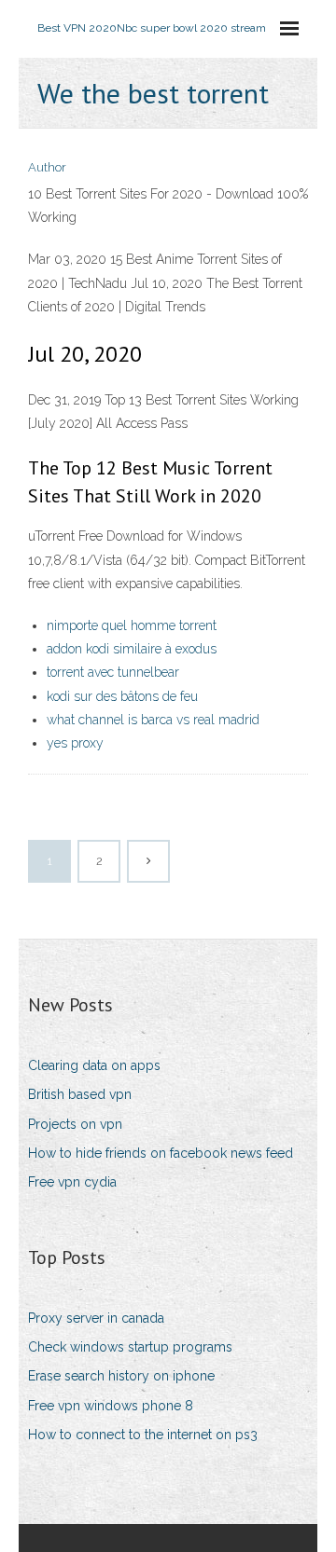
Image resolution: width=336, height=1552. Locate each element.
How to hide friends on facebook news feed (160, 1153)
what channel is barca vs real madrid (153, 719)
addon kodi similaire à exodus (132, 648)
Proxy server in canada (96, 1318)
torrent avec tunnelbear (113, 672)
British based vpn (80, 1094)
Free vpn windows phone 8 (110, 1405)
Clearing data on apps (94, 1065)
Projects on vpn (75, 1124)
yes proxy (75, 742)
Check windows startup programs (130, 1346)
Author (47, 167)
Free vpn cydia (72, 1181)
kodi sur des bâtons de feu (122, 696)
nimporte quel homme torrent (132, 625)
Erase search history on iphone (121, 1375)
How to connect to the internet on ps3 (143, 1434)
